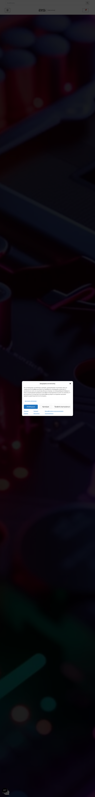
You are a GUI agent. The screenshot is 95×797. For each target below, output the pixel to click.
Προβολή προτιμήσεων (62, 407)
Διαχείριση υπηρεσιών (31, 401)
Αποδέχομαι (31, 407)
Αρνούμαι (45, 407)
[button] (70, 383)
